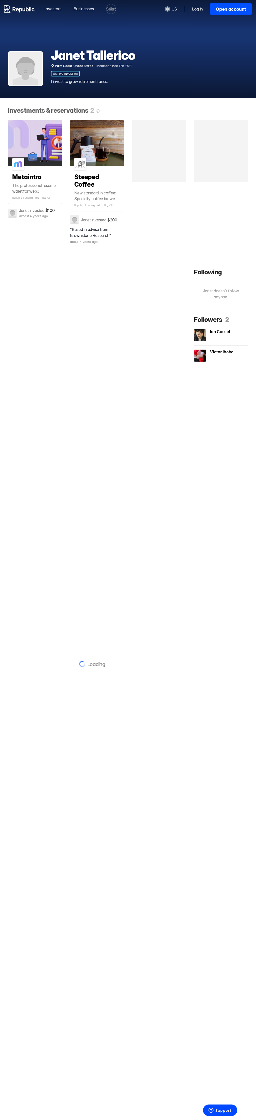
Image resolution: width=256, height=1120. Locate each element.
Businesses (84, 8)
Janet (24, 210)
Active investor (65, 73)
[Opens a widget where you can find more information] (220, 1111)
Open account (231, 9)
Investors (53, 8)
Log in (197, 8)
